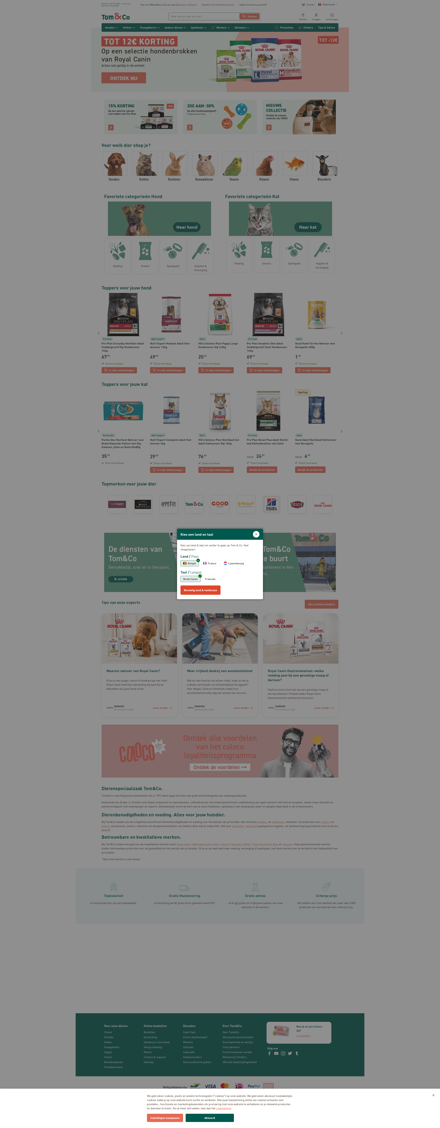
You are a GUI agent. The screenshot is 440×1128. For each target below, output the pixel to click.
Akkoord (209, 1117)
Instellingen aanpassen (165, 1117)
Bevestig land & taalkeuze (200, 590)
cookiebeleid (223, 1108)
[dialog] (220, 564)
